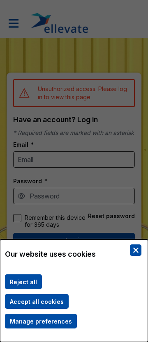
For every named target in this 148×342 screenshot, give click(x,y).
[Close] (135, 250)
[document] (74, 290)
